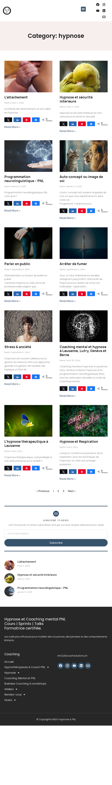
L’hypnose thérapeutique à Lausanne (26, 443)
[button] (83, 9)
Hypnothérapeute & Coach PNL (24, 667)
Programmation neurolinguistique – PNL (24, 178)
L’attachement (16, 97)
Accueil (9, 662)
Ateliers (9, 689)
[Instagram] (104, 4)
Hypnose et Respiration (79, 441)
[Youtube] (98, 11)
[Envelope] (104, 17)
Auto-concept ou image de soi (81, 178)
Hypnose (10, 672)
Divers (8, 700)
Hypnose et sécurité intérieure (76, 99)
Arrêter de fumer (73, 263)
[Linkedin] (104, 11)
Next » (72, 491)
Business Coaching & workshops (25, 683)
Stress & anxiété (17, 346)
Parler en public (17, 263)
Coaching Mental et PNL (19, 678)
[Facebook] (98, 4)
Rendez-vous (13, 694)
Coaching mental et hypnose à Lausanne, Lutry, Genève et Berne (83, 350)
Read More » (12, 127)
